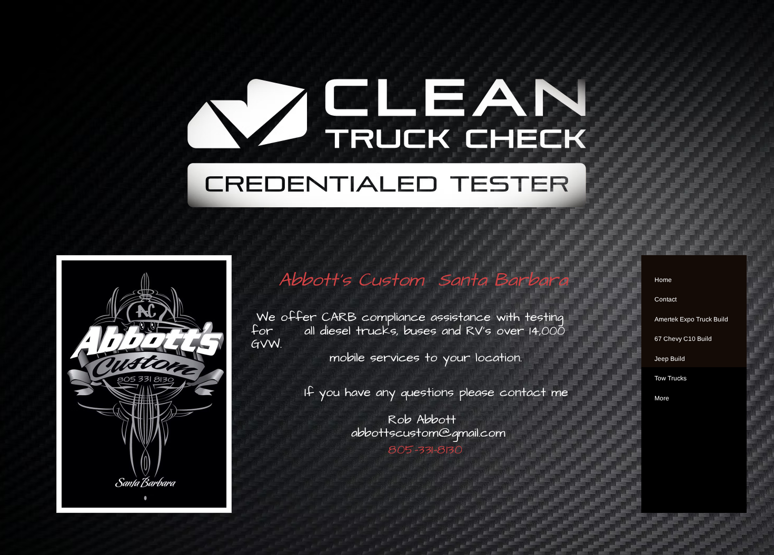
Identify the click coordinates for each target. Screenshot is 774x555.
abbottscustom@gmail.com (428, 433)
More (661, 398)
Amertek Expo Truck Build (691, 319)
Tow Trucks (670, 378)
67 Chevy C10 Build (683, 338)
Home (663, 280)
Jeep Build (669, 358)
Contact (665, 299)
